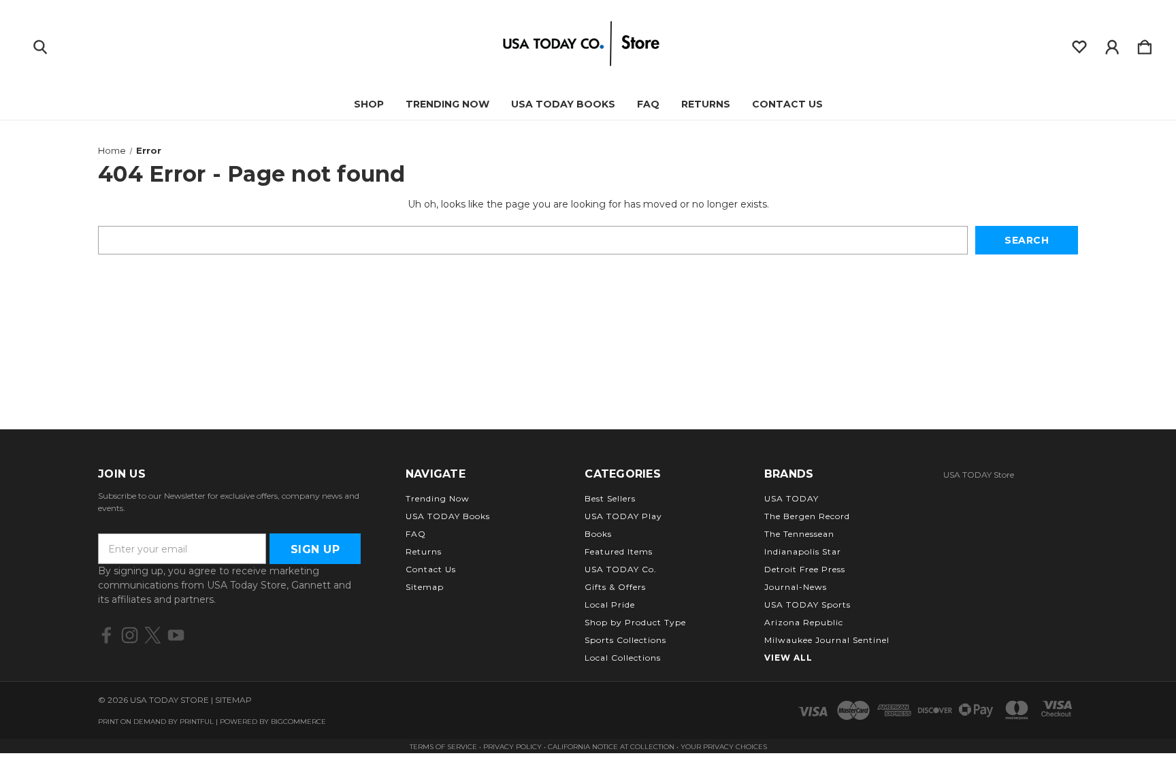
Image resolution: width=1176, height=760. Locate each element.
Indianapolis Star (802, 551)
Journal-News (795, 587)
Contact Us (787, 104)
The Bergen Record (807, 516)
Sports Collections (625, 640)
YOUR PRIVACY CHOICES (724, 746)
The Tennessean (799, 534)
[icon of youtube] (175, 635)
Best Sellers (610, 498)
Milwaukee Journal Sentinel (826, 640)
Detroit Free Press (804, 569)
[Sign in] (1112, 44)
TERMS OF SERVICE (443, 746)
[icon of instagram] (129, 635)
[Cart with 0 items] (1144, 44)
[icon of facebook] (106, 635)
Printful (197, 721)
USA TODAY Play (623, 516)
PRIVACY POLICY (513, 746)
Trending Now (447, 104)
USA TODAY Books (563, 104)
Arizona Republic (803, 622)
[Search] (40, 44)
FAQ (648, 104)
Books (598, 534)
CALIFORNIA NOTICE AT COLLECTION (611, 746)
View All (788, 657)
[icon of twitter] (152, 635)
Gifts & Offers (615, 587)
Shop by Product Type (635, 622)
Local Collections (623, 657)
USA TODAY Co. (621, 569)
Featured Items (619, 551)
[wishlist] (1079, 44)
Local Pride (610, 604)
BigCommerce (298, 721)
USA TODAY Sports (807, 604)
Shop (369, 104)
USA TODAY (791, 498)
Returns (705, 104)
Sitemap (425, 587)
